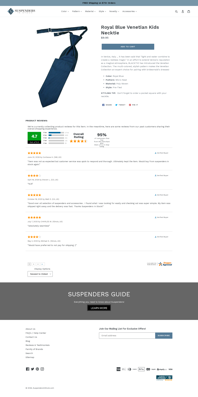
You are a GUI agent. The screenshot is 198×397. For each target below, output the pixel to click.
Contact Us (31, 337)
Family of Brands (34, 349)
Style (102, 11)
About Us (30, 329)
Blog (28, 341)
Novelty (113, 11)
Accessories (128, 11)
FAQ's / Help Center (36, 333)
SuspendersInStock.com (43, 388)
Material (89, 11)
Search (29, 353)
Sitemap (30, 357)
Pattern (76, 11)
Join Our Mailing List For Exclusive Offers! (122, 328)
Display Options (42, 269)
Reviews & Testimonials (38, 345)
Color (64, 11)
